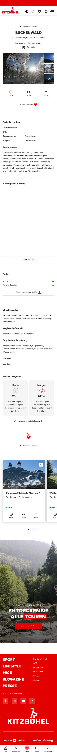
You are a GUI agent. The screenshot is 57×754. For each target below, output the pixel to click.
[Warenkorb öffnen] (46, 11)
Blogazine (13, 679)
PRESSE (10, 686)
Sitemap (37, 676)
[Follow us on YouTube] (23, 701)
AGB (35, 663)
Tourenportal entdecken (27, 626)
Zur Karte (31, 47)
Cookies (36, 680)
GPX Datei (27, 260)
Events (36, 752)
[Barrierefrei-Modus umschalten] (27, 11)
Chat (27, 752)
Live (5, 752)
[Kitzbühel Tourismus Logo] (10, 10)
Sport (9, 659)
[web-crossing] (43, 740)
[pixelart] (14, 741)
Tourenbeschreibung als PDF (26, 292)
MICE (7, 673)
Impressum (38, 671)
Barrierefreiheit (40, 659)
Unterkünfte (48, 752)
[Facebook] (5, 701)
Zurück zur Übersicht (30, 26)
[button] (52, 11)
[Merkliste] (39, 11)
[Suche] (33, 11)
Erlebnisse (16, 752)
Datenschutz (38, 667)
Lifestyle (12, 666)
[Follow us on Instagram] (14, 701)
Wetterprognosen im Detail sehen (27, 421)
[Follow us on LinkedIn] (32, 701)
